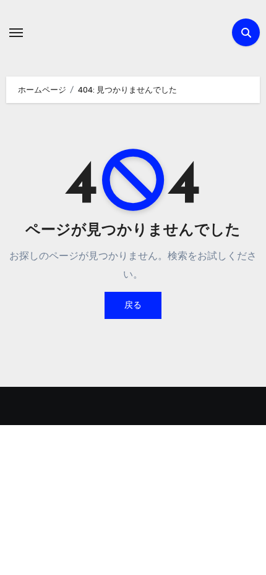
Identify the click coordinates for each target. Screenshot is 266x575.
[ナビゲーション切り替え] (16, 32)
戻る (133, 305)
